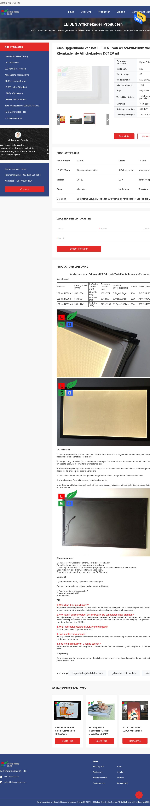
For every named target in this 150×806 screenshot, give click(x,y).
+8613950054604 (24, 181)
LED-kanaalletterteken (15, 69)
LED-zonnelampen (13, 118)
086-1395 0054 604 (32, 175)
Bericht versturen (79, 248)
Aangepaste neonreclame (17, 75)
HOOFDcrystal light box (15, 112)
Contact (24, 189)
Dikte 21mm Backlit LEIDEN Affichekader (132, 729)
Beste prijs (124, 136)
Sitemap (120, 778)
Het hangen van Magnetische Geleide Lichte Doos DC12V (99, 730)
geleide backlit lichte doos (124, 673)
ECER (147, 802)
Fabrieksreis (98, 772)
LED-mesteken (12, 62)
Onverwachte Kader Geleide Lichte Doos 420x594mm (65, 730)
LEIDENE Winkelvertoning (16, 56)
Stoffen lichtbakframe (15, 81)
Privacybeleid (122, 783)
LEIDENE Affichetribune (15, 99)
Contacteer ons (99, 783)
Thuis (32, 30)
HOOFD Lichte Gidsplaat (16, 87)
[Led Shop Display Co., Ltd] (9, 12)
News (119, 767)
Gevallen (120, 772)
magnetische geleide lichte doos (87, 673)
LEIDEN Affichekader (46, 30)
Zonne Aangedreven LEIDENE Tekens (22, 106)
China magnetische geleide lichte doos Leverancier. (56, 802)
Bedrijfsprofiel (98, 767)
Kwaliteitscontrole (100, 778)
